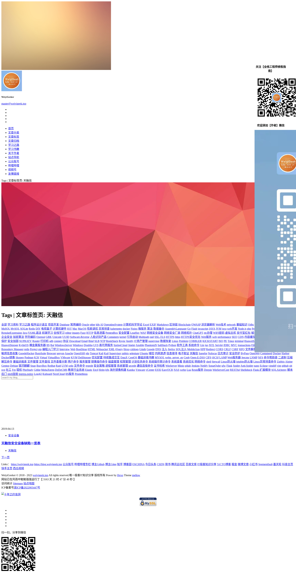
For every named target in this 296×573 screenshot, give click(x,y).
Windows (78, 345)
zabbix (125, 353)
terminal (239, 341)
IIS (48, 345)
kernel (123, 336)
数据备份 (158, 328)
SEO (234, 336)
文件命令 (79, 365)
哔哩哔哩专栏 (82, 464)
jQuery (119, 349)
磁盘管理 (113, 361)
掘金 (234, 464)
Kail (106, 353)
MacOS (82, 328)
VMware (65, 357)
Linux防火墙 (228, 361)
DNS (158, 349)
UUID (65, 336)
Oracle (85, 324)
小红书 (253, 464)
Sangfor (203, 353)
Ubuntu (144, 353)
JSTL (211, 345)
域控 (151, 353)
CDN (241, 336)
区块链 (173, 324)
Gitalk (142, 349)
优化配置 (97, 357)
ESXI (158, 369)
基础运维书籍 (146, 357)
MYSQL (159, 357)
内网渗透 (160, 353)
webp (183, 369)
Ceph (187, 357)
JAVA (212, 328)
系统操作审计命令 (160, 361)
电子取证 (183, 353)
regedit (89, 365)
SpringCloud (120, 345)
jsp (206, 345)
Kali (101, 353)
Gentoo (5, 365)
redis (26, 349)
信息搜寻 (171, 353)
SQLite (24, 328)
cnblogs (134, 349)
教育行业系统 (76, 369)
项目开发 (53, 324)
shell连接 (13, 373)
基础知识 (241, 324)
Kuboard (47, 373)
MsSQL (5, 328)
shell (208, 361)
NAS (176, 369)
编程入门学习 (50, 349)
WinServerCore (221, 369)
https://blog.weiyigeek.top (48, 464)
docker (126, 328)
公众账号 (13, 161)
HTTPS (170, 336)
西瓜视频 (18, 468)
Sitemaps (18, 483)
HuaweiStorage (9, 345)
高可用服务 (106, 345)
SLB (97, 341)
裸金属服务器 (37, 345)
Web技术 (221, 324)
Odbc (251, 324)
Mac (74, 328)
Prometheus (81, 373)
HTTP (89, 332)
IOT (69, 328)
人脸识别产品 (98, 336)
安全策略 (99, 365)
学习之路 (13, 144)
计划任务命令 (140, 361)
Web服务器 (234, 357)
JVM (218, 328)
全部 (4, 324)
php (249, 328)
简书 (168, 464)
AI (101, 324)
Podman (28, 357)
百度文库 (191, 464)
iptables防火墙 (244, 361)
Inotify (129, 341)
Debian (14, 365)
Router (36, 341)
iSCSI (215, 357)
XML (112, 349)
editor (68, 332)
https (177, 336)
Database (65, 324)
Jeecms (245, 357)
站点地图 (28, 483)
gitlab (188, 365)
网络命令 (200, 361)
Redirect (210, 349)
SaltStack (163, 345)
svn (3, 369)
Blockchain (184, 324)
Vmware (140, 369)
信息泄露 (99, 332)
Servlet (219, 345)
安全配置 (124, 332)
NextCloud (59, 373)
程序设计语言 (39, 324)
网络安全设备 (155, 332)
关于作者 (13, 153)
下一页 (5, 457)
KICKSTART (210, 341)
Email (84, 341)
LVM (65, 365)
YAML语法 (34, 332)
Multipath (144, 336)
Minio (181, 365)
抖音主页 (287, 464)
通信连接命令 (145, 365)
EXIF (153, 324)
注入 (164, 349)
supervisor (153, 341)
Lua (189, 369)
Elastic (88, 369)
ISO (221, 341)
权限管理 (125, 361)
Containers (113, 336)
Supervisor (115, 353)
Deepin (208, 369)
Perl (254, 328)
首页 (11, 128)
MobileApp (193, 349)
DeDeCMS (61, 369)
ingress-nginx (26, 373)
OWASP (196, 324)
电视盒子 (46, 328)
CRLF (227, 349)
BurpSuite (40, 353)
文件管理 (32, 361)
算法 (150, 328)
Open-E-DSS (197, 357)
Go (189, 328)
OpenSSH (79, 353)
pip (40, 349)
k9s (107, 369)
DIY (38, 328)
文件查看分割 (59, 361)
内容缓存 (249, 336)
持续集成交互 (111, 357)
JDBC (226, 345)
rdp (87, 353)
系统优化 (188, 361)
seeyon (60, 353)
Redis (32, 328)
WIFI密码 (218, 332)
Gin (202, 345)
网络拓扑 (186, 332)
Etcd (95, 369)
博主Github (97, 464)
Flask (229, 365)
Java (25, 332)
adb (51, 341)
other (92, 324)
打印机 (44, 341)
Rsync (122, 341)
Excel (146, 324)
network (231, 324)
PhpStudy (28, 369)
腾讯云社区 (178, 464)
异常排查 (104, 328)
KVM (74, 357)
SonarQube (214, 365)
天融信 (194, 353)
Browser (51, 353)
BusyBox (41, 365)
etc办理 (208, 332)
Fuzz (83, 332)
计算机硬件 (59, 328)
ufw (223, 365)
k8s (98, 324)
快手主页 (6, 468)
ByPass (245, 353)
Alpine (289, 361)
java (224, 328)
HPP (202, 349)
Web (72, 349)
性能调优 (92, 328)
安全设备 (13, 435)
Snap (33, 365)
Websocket (102, 349)
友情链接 (13, 173)
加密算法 (18, 336)
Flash (194, 328)
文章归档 (13, 140)
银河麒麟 (24, 365)
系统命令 (193, 345)
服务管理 (84, 361)
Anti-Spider (247, 365)
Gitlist (37, 369)
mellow (136, 475)
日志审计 (223, 353)
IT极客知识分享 (206, 464)
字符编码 (30, 336)
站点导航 (13, 157)
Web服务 (206, 336)
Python (172, 345)
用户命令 (73, 361)
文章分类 (13, 132)
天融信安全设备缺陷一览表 (20, 443)
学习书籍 (13, 149)
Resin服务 (197, 369)
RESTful (235, 369)
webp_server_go (174, 357)
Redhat (51, 365)
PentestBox (112, 332)
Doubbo (88, 345)
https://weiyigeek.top (22, 464)
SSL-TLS (160, 336)
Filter (254, 345)
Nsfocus (212, 353)
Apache (69, 353)
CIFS (208, 357)
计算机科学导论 (132, 324)
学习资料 (13, 324)
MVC (234, 345)
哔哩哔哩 (13, 165)
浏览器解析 (208, 324)
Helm (102, 369)
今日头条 (150, 464)
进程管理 (110, 365)
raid (152, 336)
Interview (64, 349)
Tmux (231, 341)
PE (225, 341)
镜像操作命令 (99, 361)
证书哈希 (159, 365)
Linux (175, 341)
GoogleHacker (26, 353)
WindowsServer (63, 345)
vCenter (150, 369)
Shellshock (246, 369)
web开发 (232, 328)
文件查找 (44, 361)
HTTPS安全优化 (190, 336)
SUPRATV (25, 341)
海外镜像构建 (118, 369)
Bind (91, 341)
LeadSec (135, 332)
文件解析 (250, 349)
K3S (36, 357)
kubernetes (116, 328)
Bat (52, 345)
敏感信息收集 (9, 353)
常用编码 (75, 324)
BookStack (112, 341)
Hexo (127, 349)
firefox (171, 349)
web (214, 336)
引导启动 (132, 336)
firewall (216, 361)
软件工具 (182, 345)
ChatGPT (198, 332)
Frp (14, 369)
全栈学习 (59, 332)
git (290, 365)
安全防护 (234, 353)
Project (34, 349)
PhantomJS (151, 345)
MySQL (15, 328)
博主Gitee (110, 464)
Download (75, 341)
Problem (183, 341)
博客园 (127, 464)
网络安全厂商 (172, 332)
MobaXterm (47, 369)
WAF (143, 332)
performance (224, 336)
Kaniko (131, 369)
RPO (242, 349)
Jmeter (131, 345)
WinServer (171, 365)
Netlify (204, 365)
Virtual (43, 357)
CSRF (235, 349)
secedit (132, 365)
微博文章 (243, 464)
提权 (19, 369)
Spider (236, 365)
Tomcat (94, 353)
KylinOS (24, 345)
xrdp (70, 365)
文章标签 (13, 136)
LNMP (253, 357)
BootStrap (81, 349)
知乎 (120, 464)
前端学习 (47, 332)
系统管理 (122, 365)
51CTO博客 (224, 464)
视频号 (12, 169)
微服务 (142, 328)
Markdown (163, 324)
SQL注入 (181, 349)
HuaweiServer (252, 341)
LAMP (223, 357)
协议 (66, 341)
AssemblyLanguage (176, 328)
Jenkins (196, 365)
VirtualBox (54, 357)
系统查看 (176, 361)
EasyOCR (167, 369)
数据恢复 (165, 341)
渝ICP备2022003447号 (27, 487)
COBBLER (195, 341)
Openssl (40, 336)
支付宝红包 (243, 332)
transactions (244, 345)
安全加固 (13, 341)
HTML (91, 349)
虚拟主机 (230, 332)
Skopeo (20, 357)
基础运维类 (20, 361)
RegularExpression (11, 332)
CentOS (132, 357)
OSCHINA (138, 464)
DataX (124, 357)
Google (151, 349)
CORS (219, 349)
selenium (134, 353)
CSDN (160, 464)
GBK (49, 336)
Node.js (242, 328)
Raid (58, 365)
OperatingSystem (113, 324)
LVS (95, 345)
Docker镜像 (8, 357)
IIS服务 (69, 373)
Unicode (57, 336)
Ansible (140, 345)
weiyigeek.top (40, 475)
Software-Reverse (79, 336)
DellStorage (84, 357)
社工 (8, 369)
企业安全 (6, 336)
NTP (102, 341)
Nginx (134, 328)
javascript (203, 328)
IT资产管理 (141, 341)
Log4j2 (38, 373)
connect (58, 341)
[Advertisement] (148, 403)
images (76, 332)
